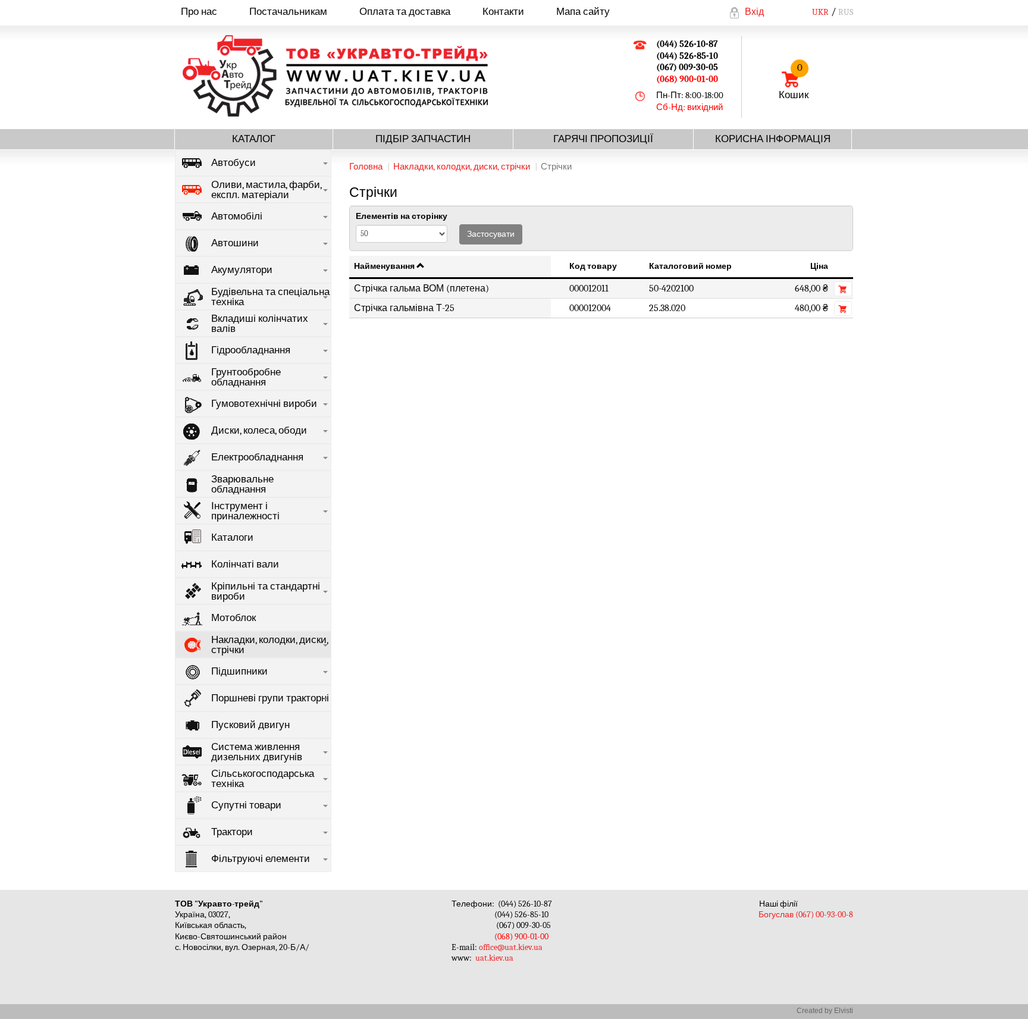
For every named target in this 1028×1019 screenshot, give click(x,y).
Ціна (819, 266)
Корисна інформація (772, 139)
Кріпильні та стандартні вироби (265, 591)
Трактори (232, 832)
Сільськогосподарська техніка (262, 778)
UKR (820, 12)
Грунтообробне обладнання (246, 377)
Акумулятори (241, 269)
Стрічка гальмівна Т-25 (404, 308)
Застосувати (491, 234)
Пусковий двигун (250, 724)
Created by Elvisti (825, 1011)
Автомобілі (236, 216)
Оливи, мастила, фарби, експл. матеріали (266, 189)
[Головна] (341, 76)
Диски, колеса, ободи (259, 430)
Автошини (235, 243)
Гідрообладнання (250, 350)
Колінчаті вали (245, 564)
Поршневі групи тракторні (270, 698)
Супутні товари (246, 805)
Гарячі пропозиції (603, 139)
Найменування (384, 266)
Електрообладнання (257, 457)
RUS (845, 12)
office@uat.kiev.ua (511, 947)
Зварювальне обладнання (242, 484)
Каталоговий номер (690, 266)
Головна (366, 166)
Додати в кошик (843, 288)
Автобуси (233, 162)
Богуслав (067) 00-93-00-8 (806, 915)
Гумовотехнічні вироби (264, 403)
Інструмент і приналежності (245, 511)
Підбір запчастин (423, 139)
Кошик (793, 81)
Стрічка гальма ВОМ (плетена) (421, 288)
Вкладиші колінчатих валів (259, 323)
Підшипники (239, 671)
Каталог (253, 139)
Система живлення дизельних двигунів (256, 752)
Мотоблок (233, 617)
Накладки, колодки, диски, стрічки (269, 645)
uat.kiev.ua (494, 958)
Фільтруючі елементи (260, 858)
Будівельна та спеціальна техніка (270, 297)
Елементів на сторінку (401, 216)
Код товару (593, 266)
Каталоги (232, 537)
